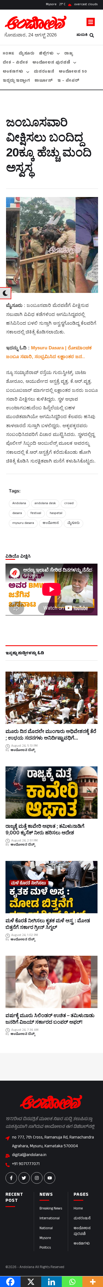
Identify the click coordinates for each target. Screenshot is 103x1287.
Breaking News (51, 1209)
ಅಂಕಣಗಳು (82, 1244)
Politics (45, 1248)
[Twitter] (24, 1178)
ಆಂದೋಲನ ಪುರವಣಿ (82, 1231)
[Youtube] (49, 1178)
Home (78, 1209)
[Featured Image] (51, 698)
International (50, 1219)
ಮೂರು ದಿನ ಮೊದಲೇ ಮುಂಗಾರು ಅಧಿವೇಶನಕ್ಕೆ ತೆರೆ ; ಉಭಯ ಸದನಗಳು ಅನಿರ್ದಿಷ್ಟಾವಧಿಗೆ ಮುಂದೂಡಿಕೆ (50, 737)
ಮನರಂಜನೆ (82, 1219)
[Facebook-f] (11, 1178)
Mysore (45, 1238)
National (46, 1229)
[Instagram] (37, 1178)
